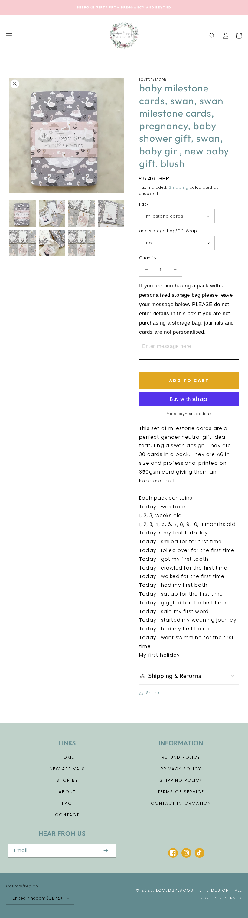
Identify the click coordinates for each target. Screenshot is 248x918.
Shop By (67, 780)
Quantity (147, 258)
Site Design (214, 890)
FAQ (67, 803)
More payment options (189, 413)
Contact (67, 815)
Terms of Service (181, 792)
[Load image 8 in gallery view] (22, 243)
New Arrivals (67, 769)
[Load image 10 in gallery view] (81, 243)
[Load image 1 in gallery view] (22, 213)
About (67, 792)
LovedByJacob (175, 890)
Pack (144, 204)
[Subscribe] (105, 851)
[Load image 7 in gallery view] (111, 213)
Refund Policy (181, 757)
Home (67, 757)
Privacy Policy (181, 769)
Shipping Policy (181, 780)
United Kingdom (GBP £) (37, 898)
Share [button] (152, 693)
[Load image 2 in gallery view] (52, 213)
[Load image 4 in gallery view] (81, 213)
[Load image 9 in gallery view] (52, 243)
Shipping (179, 187)
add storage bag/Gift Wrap (168, 231)
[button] (9, 35)
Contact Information (181, 803)
